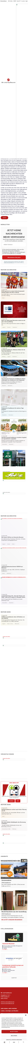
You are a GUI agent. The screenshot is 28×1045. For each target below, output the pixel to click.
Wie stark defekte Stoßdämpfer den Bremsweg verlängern (13, 822)
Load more (14, 977)
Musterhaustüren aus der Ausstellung (13, 911)
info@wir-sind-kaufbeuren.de (7, 1001)
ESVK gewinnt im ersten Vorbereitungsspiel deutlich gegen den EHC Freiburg (12, 291)
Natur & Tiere (10, 623)
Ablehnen (14, 1035)
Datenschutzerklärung (9, 262)
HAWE (14, 1)
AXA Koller (10, 1)
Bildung (3, 356)
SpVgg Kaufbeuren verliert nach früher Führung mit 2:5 (14, 810)
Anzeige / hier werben (6, 449)
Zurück (4, 217)
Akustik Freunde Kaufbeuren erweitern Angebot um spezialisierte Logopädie (13, 438)
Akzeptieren (14, 1031)
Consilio (23, 1)
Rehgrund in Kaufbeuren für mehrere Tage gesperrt (12, 408)
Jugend (3, 327)
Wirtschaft (17, 623)
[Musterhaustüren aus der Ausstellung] (14, 900)
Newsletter (15, 327)
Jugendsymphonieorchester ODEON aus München (12, 567)
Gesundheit (4, 444)
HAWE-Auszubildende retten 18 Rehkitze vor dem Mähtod (13, 617)
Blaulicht (4, 385)
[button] (26, 1015)
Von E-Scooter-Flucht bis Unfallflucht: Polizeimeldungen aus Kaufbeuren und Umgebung (13, 379)
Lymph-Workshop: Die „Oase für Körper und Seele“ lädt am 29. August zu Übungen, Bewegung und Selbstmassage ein (13, 597)
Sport (3, 816)
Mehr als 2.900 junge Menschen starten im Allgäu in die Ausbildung (13, 321)
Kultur (3, 573)
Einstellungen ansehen (14, 1039)
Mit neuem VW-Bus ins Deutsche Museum (12, 537)
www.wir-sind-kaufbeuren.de (7, 1003)
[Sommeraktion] (14, 869)
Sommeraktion (6, 880)
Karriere (9, 327)
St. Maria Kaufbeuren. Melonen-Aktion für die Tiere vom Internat (13, 350)
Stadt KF (19, 1)
